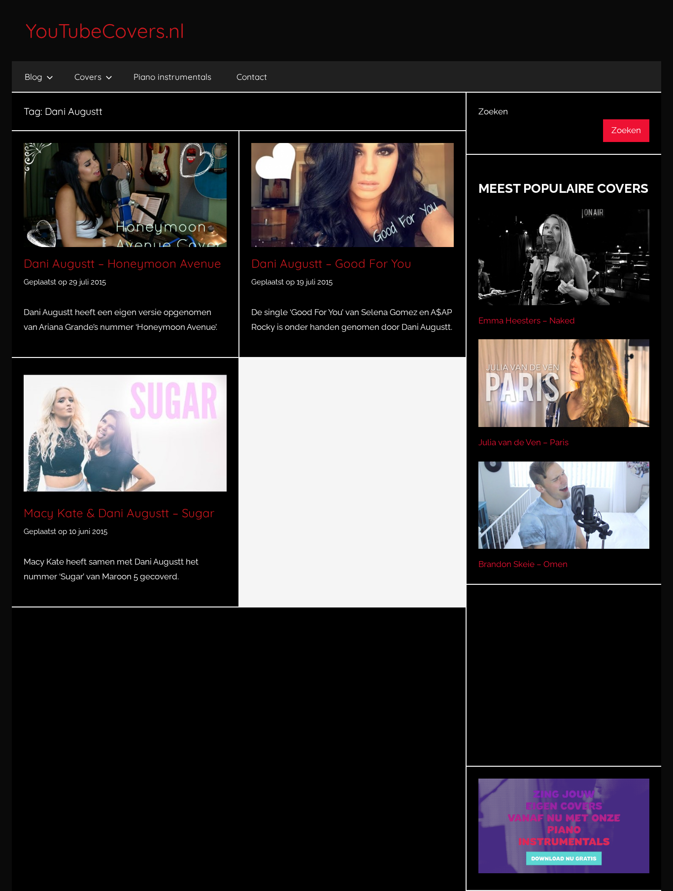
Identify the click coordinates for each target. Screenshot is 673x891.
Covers (87, 76)
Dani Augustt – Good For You (331, 263)
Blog (33, 76)
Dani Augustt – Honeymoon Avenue (122, 263)
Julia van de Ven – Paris (523, 442)
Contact (251, 76)
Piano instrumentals (172, 76)
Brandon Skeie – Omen (523, 564)
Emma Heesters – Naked (526, 320)
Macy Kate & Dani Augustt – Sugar (119, 512)
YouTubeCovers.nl (105, 30)
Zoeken (493, 111)
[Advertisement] (564, 687)
